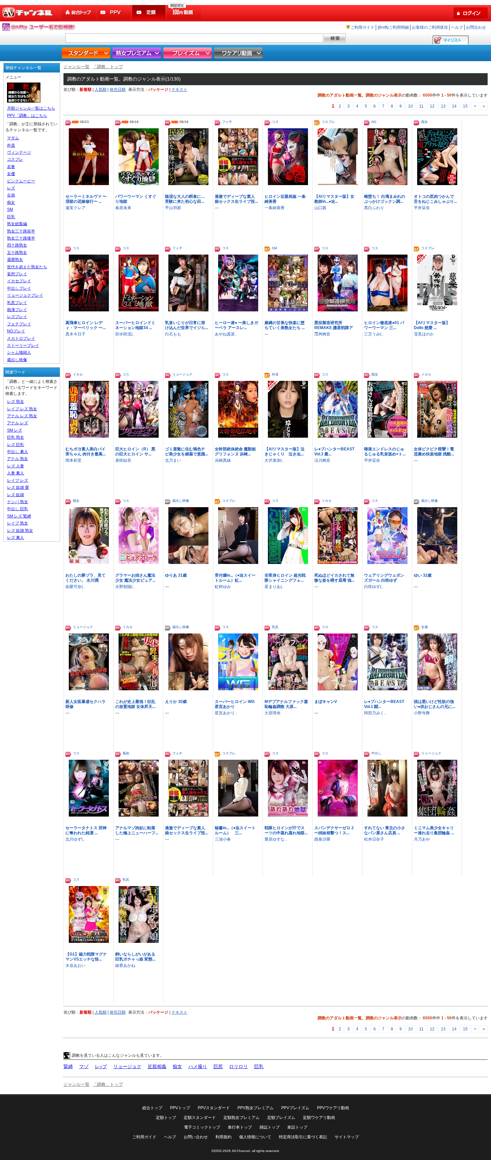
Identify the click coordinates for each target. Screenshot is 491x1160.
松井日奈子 (374, 839)
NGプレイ (16, 331)
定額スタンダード (200, 1117)
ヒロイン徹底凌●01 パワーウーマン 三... (384, 325)
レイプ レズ (17, 480)
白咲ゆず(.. (373, 586)
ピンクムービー (21, 181)
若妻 (11, 166)
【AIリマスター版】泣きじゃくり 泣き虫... (285, 451)
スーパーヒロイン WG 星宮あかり (235, 704)
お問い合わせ (196, 1137)
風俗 (126, 753)
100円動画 (184, 12)
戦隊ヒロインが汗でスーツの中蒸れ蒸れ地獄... (286, 830)
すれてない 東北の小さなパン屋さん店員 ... (384, 830)
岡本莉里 (73, 460)
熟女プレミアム (138, 52)
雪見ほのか (424, 334)
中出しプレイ (19, 288)
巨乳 (259, 1066)
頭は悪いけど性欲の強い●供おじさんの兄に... (434, 704)
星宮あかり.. (226, 713)
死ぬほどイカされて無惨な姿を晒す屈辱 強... (334, 578)
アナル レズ (17, 423)
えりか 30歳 (176, 701)
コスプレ (328, 122)
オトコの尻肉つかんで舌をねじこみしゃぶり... (435, 199)
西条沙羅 (322, 839)
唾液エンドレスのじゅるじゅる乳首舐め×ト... (384, 451)
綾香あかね (125, 965)
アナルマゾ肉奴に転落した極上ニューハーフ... (136, 830)
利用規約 (223, 1137)
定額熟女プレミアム (241, 1117)
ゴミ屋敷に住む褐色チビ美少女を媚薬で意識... (186, 451)
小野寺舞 (422, 713)
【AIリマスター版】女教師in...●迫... (334, 199)
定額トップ (166, 1117)
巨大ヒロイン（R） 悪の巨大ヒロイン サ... (135, 451)
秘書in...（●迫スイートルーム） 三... (235, 830)
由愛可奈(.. (75, 586)
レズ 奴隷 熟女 (20, 530)
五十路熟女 (17, 252)
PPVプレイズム (295, 1108)
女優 (424, 627)
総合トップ (79, 12)
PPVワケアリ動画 (333, 1108)
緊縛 (68, 1066)
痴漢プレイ (17, 309)
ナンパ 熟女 (17, 501)
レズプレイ (17, 316)
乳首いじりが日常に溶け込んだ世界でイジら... (186, 325)
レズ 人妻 (15, 466)
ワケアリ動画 (239, 52)
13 (443, 106)
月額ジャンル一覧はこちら (31, 108)
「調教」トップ (108, 66)
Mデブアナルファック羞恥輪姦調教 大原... (286, 704)
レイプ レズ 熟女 (22, 409)
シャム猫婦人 (19, 352)
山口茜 (320, 207)
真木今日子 (75, 334)
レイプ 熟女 (17, 523)
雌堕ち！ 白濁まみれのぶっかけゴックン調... (384, 199)
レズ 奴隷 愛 (18, 487)
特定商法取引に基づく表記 (303, 1137)
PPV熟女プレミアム (255, 1108)
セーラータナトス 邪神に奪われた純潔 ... (86, 830)
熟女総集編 (17, 224)
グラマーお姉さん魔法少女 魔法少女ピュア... (135, 578)
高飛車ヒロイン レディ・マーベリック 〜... (85, 325)
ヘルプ (457, 27)
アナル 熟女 (17, 458)
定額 (149, 12)
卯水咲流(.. (125, 334)
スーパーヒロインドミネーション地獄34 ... (135, 325)
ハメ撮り (197, 1066)
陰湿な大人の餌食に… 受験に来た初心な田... (185, 199)
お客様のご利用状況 (430, 27)
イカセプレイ (19, 281)
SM (274, 248)
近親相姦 (157, 1066)
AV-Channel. (241, 1151)
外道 (275, 374)
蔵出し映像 (180, 500)
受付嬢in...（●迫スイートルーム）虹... (235, 578)
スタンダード (87, 52)
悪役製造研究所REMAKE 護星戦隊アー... (333, 327)
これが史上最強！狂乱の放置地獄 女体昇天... (135, 704)
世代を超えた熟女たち (27, 267)
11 (421, 106)
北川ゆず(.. (75, 839)
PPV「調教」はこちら (27, 115)
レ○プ (101, 1066)
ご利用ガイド (362, 27)
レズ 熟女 (15, 401)
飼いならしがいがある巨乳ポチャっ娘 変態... (135, 957)
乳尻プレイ (17, 302)
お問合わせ (476, 27)
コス (275, 122)
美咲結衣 (123, 460)
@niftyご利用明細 (393, 27)
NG (373, 122)
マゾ (84, 1066)
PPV (114, 12)
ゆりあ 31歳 (176, 575)
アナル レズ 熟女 (22, 416)
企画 (11, 195)
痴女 (424, 122)
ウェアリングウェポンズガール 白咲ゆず (384, 578)
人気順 (101, 89)
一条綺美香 (275, 207)
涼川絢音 (322, 334)
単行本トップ (240, 1127)
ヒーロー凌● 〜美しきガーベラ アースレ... (236, 325)
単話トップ (297, 1127)
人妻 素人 (15, 473)
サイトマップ (347, 1137)
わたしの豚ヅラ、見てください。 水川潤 (85, 578)
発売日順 (118, 89)
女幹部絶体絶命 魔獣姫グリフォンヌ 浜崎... (235, 451)
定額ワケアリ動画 (319, 1117)
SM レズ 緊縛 (19, 516)
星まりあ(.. (274, 586)
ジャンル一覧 (76, 66)
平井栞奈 (422, 207)
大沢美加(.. (274, 460)
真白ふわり (374, 207)
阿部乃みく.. (375, 713)
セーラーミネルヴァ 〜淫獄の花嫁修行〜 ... (86, 199)
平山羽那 (173, 207)
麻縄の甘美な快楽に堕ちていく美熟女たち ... (285, 325)
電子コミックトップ (202, 1127)
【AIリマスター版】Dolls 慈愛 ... (432, 325)
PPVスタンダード (214, 1108)
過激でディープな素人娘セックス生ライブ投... (236, 199)
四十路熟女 (17, 245)
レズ (11, 188)
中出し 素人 (17, 451)
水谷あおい (75, 965)
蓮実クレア (75, 207)
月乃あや (422, 839)
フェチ (227, 122)
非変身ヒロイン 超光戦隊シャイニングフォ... (285, 578)
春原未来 (123, 207)
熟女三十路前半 (21, 231)
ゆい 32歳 (423, 575)
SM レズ (14, 430)
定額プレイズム (281, 1117)
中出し (376, 753)
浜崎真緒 (223, 460)
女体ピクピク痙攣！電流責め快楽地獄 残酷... (434, 451)
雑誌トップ (270, 1127)
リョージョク (182, 374)
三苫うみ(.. (373, 334)
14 (454, 106)
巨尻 (218, 1066)
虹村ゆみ (223, 586)
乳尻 (275, 627)
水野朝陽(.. (125, 586)
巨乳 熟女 (15, 437)
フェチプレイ (19, 324)
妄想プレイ (17, 274)
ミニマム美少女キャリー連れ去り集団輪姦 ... (434, 830)
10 (410, 106)
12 (432, 106)
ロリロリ (238, 1066)
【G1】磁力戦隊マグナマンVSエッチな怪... (86, 957)
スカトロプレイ (21, 338)
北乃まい (173, 460)
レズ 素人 (15, 537)
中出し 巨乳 (17, 508)
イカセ (78, 374)
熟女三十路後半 (21, 238)
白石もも (173, 334)
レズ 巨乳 (15, 444)
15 (465, 106)
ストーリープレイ (23, 345)
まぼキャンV (325, 701)
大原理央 (273, 713)
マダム (13, 138)
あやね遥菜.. (226, 334)
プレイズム (188, 52)
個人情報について (255, 1137)
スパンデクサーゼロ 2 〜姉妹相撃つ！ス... (334, 830)
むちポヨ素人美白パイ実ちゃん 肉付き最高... (85, 451)
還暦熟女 (15, 259)
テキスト (179, 89)
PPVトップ (180, 1108)
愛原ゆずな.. (276, 839)
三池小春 (223, 839)
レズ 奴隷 (15, 494)
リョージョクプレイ (25, 295)
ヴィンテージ (19, 152)
